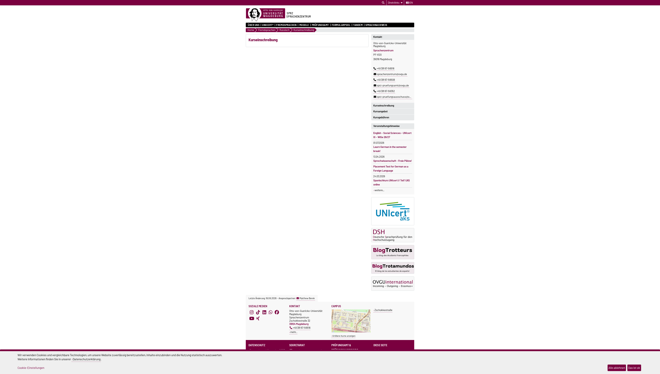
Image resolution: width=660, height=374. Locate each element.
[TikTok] (258, 312)
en (411, 3)
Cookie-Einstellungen (31, 367)
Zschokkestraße (383, 310)
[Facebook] (277, 312)
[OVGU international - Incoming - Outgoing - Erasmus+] (392, 283)
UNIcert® (267, 25)
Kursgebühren (381, 117)
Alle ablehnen (616, 367)
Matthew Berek (307, 298)
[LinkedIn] (264, 312)
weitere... (379, 190)
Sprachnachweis (376, 25)
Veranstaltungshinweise (386, 126)
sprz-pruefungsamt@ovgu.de (393, 85)
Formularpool (341, 25)
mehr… (293, 332)
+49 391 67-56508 (386, 80)
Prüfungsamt (320, 25)
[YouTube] (252, 318)
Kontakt (377, 37)
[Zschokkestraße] (351, 332)
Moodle (304, 25)
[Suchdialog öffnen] (383, 3)
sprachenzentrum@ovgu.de (392, 74)
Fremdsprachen (286, 25)
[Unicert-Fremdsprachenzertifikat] (392, 211)
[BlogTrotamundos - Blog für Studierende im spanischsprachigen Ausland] (392, 268)
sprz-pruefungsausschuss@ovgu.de (397, 97)
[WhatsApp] (270, 312)
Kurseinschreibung (383, 106)
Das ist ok (634, 367)
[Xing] (258, 318)
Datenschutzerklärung (87, 359)
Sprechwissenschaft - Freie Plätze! (392, 161)
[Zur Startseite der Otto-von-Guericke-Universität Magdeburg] (265, 15)
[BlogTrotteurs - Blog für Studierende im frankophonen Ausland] (392, 252)
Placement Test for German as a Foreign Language (390, 169)
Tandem (358, 25)
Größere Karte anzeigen (343, 336)
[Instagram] (252, 312)
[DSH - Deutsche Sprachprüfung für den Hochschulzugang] (392, 235)
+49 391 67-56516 (385, 68)
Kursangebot (380, 111)
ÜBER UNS (253, 25)
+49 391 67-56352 (386, 91)
